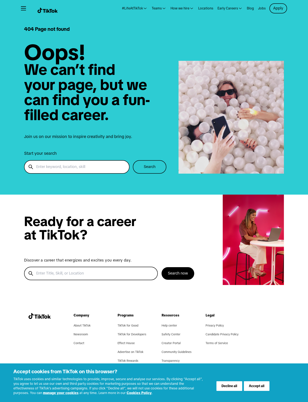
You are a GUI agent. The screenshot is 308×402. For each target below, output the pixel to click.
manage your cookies (61, 393)
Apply (278, 8)
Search (149, 167)
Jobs (262, 8)
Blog (250, 8)
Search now (178, 273)
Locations (205, 8)
